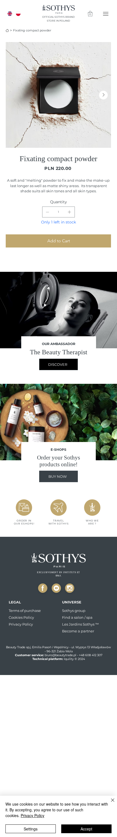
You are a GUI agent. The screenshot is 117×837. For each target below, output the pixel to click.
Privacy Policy (32, 815)
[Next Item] (103, 95)
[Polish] (18, 13)
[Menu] (105, 14)
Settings (31, 829)
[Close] (42, 588)
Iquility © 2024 (74, 659)
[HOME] (7, 30)
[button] (90, 13)
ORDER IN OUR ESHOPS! (24, 522)
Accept (86, 829)
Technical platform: (48, 659)
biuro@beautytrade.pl (60, 655)
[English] (10, 13)
